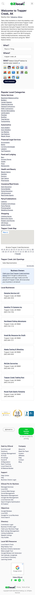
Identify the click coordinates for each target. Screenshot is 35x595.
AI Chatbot (4, 504)
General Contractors (8, 106)
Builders (4, 100)
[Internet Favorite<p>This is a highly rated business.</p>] (17, 77)
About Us (22, 449)
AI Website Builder (7, 468)
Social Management (8, 493)
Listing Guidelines (7, 533)
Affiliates (21, 456)
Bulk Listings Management (10, 531)
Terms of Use (26, 587)
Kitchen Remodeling (8, 111)
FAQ (2, 478)
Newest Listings (6, 535)
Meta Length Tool (7, 551)
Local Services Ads (7, 500)
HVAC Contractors (7, 109)
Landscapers (5, 113)
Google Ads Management (9, 498)
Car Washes (5, 132)
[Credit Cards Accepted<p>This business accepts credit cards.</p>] (13, 67)
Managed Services (7, 487)
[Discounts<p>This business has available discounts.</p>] (9, 72)
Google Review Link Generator (11, 553)
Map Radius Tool (6, 547)
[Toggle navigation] (32, 3)
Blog (20, 462)
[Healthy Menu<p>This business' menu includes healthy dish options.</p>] (9, 77)
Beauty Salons (6, 172)
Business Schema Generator (10, 549)
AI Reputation (5, 462)
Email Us (9, 429)
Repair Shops (5, 136)
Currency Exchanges (8, 147)
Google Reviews (6, 511)
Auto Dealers (5, 128)
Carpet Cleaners (6, 102)
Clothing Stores (6, 216)
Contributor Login (7, 525)
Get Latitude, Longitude (9, 555)
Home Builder (5, 189)
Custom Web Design (8, 491)
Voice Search (5, 517)
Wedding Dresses (7, 210)
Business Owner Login (8, 480)
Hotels (3, 161)
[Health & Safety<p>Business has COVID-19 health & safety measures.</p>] (13, 77)
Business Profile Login (8, 527)
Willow (20, 17)
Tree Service (5, 119)
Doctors (4, 176)
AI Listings (4, 458)
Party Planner (5, 206)
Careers (21, 453)
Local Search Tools (7, 545)
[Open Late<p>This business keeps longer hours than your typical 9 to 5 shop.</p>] (9, 67)
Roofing (3, 117)
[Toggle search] (3, 3)
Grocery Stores (6, 159)
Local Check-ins (6, 466)
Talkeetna (14, 17)
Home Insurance (6, 191)
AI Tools (3, 456)
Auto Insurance (6, 187)
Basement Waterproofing (9, 98)
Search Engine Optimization (10, 502)
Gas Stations (5, 134)
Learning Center (6, 559)
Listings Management (8, 453)
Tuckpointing (5, 121)
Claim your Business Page (9, 529)
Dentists (4, 174)
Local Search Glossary (8, 557)
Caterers (4, 202)
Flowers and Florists (8, 221)
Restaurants (5, 166)
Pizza (3, 164)
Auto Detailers (6, 130)
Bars (2, 157)
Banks (3, 145)
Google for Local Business (10, 515)
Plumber (4, 115)
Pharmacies (5, 180)
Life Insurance (6, 193)
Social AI (4, 460)
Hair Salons (5, 178)
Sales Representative (10, 263)
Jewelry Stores (6, 225)
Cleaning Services (7, 104)
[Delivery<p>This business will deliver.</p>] (5, 72)
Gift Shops (4, 223)
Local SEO (4, 489)
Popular (18, 254)
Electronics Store (7, 218)
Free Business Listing (26, 431)
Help (20, 458)
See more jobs (30, 266)
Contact (21, 460)
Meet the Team (24, 451)
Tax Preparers (5, 151)
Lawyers (4, 149)
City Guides (5, 537)
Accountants (5, 142)
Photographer (6, 208)
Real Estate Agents (7, 195)
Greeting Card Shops (8, 204)
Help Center (5, 475)
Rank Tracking (6, 464)
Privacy (19, 587)
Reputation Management (9, 495)
